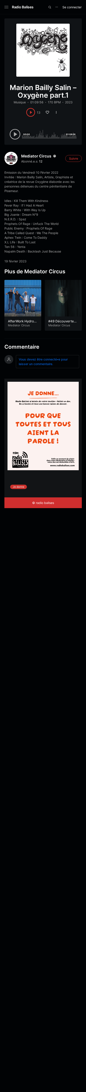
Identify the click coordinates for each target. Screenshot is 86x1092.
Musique (20, 102)
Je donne (18, 486)
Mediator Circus (36, 156)
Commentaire (21, 347)
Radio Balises (22, 7)
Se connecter (72, 7)
